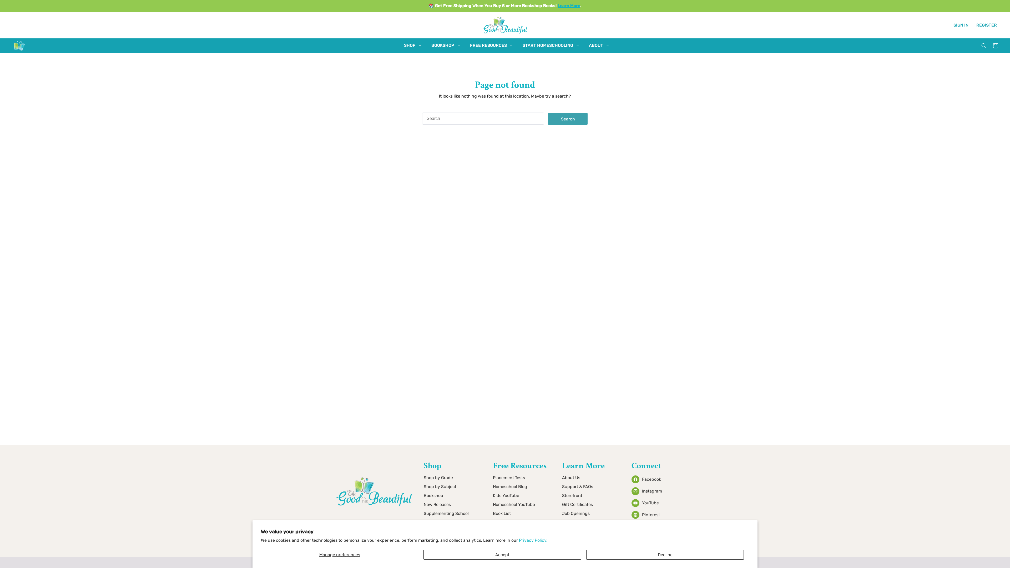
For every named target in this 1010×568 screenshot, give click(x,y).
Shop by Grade (438, 477)
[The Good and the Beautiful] (19, 50)
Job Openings (576, 513)
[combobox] (483, 119)
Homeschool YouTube (514, 504)
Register (986, 25)
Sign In (960, 25)
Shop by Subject (440, 486)
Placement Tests (509, 477)
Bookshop (433, 495)
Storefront (572, 495)
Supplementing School (446, 513)
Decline (665, 554)
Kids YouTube (506, 495)
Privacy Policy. (533, 540)
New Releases (437, 504)
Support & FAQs (577, 486)
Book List (502, 513)
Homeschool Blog (510, 486)
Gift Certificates (577, 504)
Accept (502, 554)
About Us (571, 477)
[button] (409, 45)
